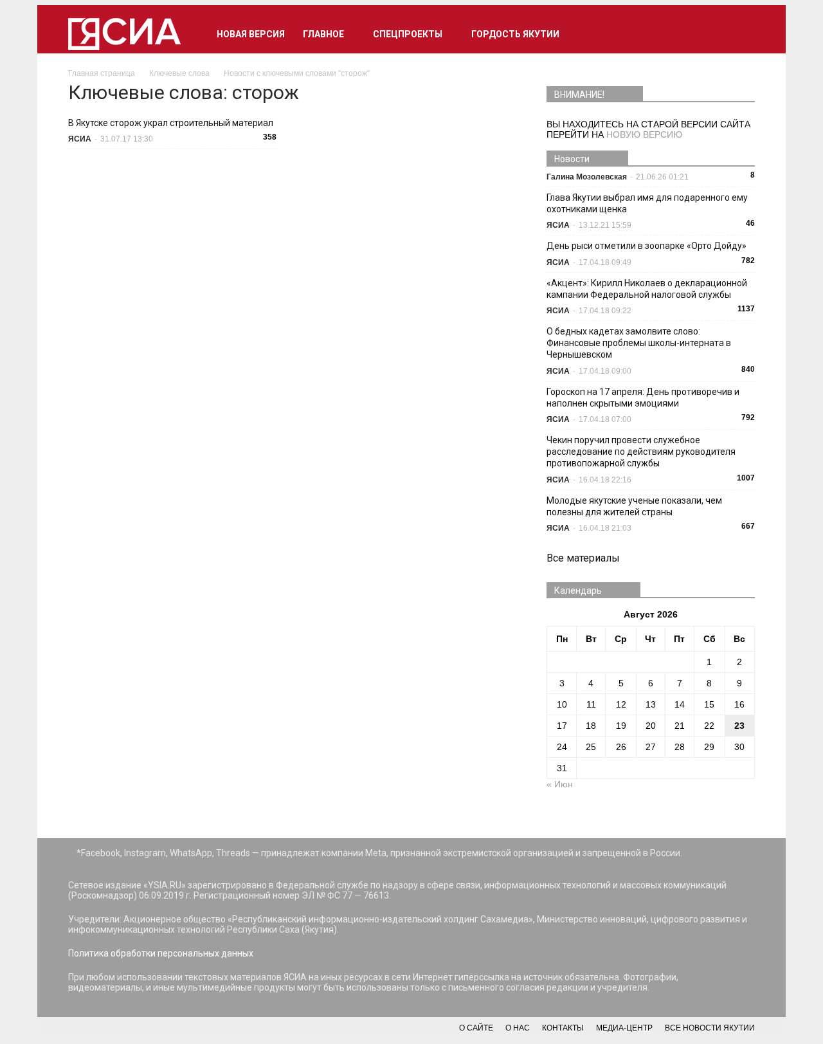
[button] (739, 34)
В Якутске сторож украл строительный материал (170, 123)
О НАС (517, 1027)
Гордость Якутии (515, 34)
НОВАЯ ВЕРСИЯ (251, 34)
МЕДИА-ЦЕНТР (624, 1027)
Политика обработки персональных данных (160, 953)
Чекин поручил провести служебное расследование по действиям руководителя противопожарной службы (641, 451)
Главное (323, 34)
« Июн (560, 784)
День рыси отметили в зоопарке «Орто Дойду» (646, 246)
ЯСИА (79, 138)
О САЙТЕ (476, 1027)
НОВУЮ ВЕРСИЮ (644, 134)
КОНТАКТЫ (563, 1027)
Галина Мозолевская (587, 176)
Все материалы (583, 558)
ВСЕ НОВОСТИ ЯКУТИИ (710, 1027)
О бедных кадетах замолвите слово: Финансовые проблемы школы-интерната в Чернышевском (639, 343)
